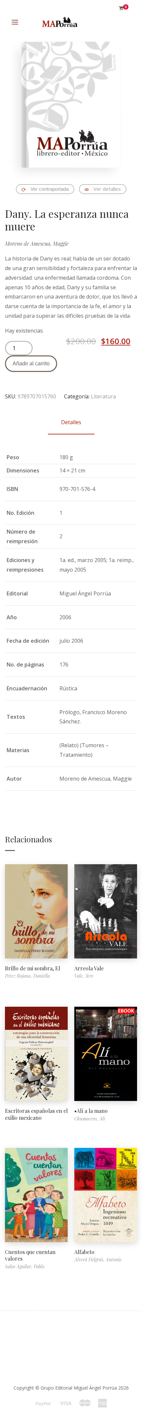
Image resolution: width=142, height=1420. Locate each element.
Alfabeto (84, 1251)
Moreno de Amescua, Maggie (37, 243)
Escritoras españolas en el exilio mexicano (36, 1114)
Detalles (71, 422)
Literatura (103, 396)
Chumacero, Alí (89, 1119)
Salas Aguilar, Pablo (25, 1266)
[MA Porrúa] (59, 22)
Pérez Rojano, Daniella (27, 976)
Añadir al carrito (31, 363)
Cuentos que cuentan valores (30, 1255)
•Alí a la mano (91, 1110)
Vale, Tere (83, 976)
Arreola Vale (89, 968)
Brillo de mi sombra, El (32, 968)
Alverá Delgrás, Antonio (98, 1259)
